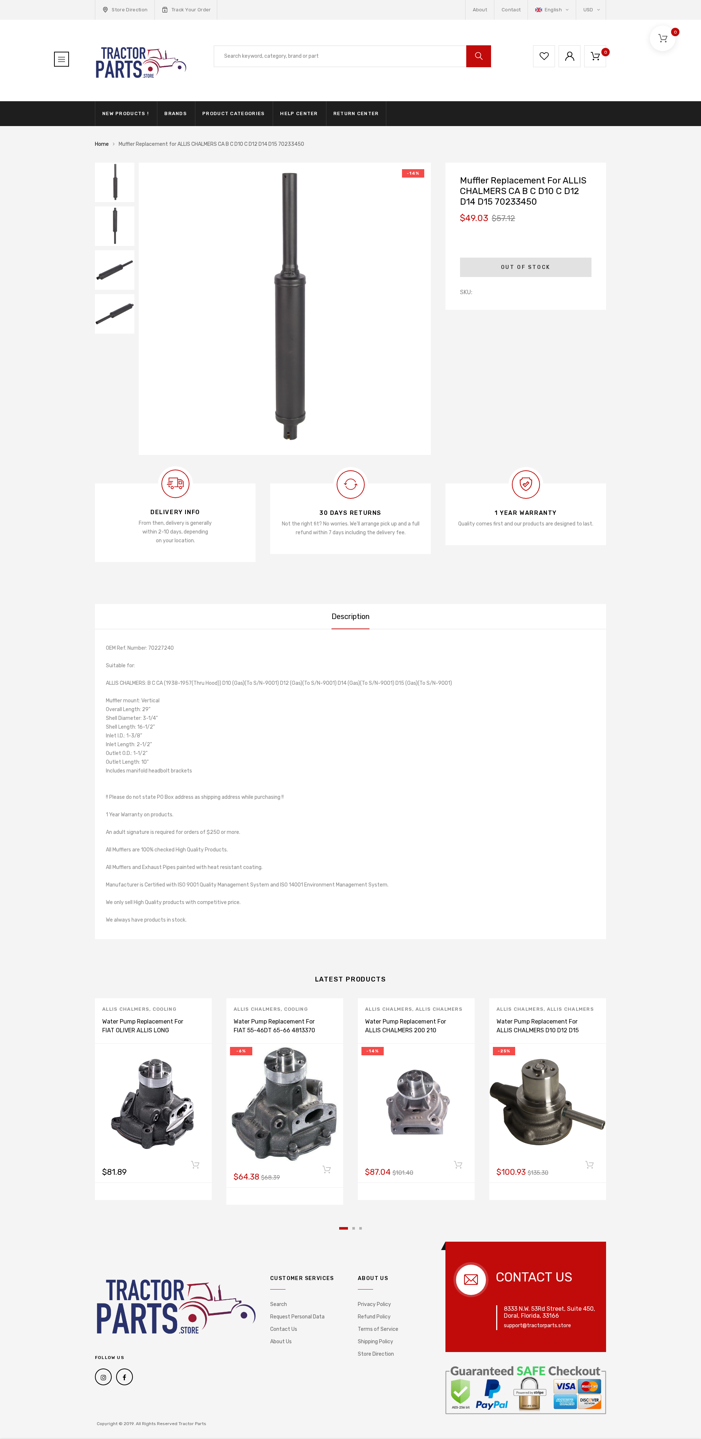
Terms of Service (378, 1329)
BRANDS (175, 113)
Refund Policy (374, 1317)
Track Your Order (191, 9)
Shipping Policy (375, 1342)
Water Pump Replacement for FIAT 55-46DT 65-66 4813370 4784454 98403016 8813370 (274, 1030)
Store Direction (130, 9)
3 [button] (360, 1228)
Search (278, 1304)
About (480, 9)
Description (350, 616)
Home (102, 144)
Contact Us (283, 1329)
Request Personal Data (297, 1317)
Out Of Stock (526, 267)
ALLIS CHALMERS (125, 1009)
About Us (281, 1342)
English (553, 9)
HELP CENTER (299, 113)
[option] (285, 309)
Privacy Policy (374, 1304)
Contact (511, 9)
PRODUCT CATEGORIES (233, 113)
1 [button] (343, 1228)
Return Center (356, 113)
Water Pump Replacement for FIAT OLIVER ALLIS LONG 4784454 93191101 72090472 (142, 1030)
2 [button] (353, 1228)
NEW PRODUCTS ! (125, 113)
